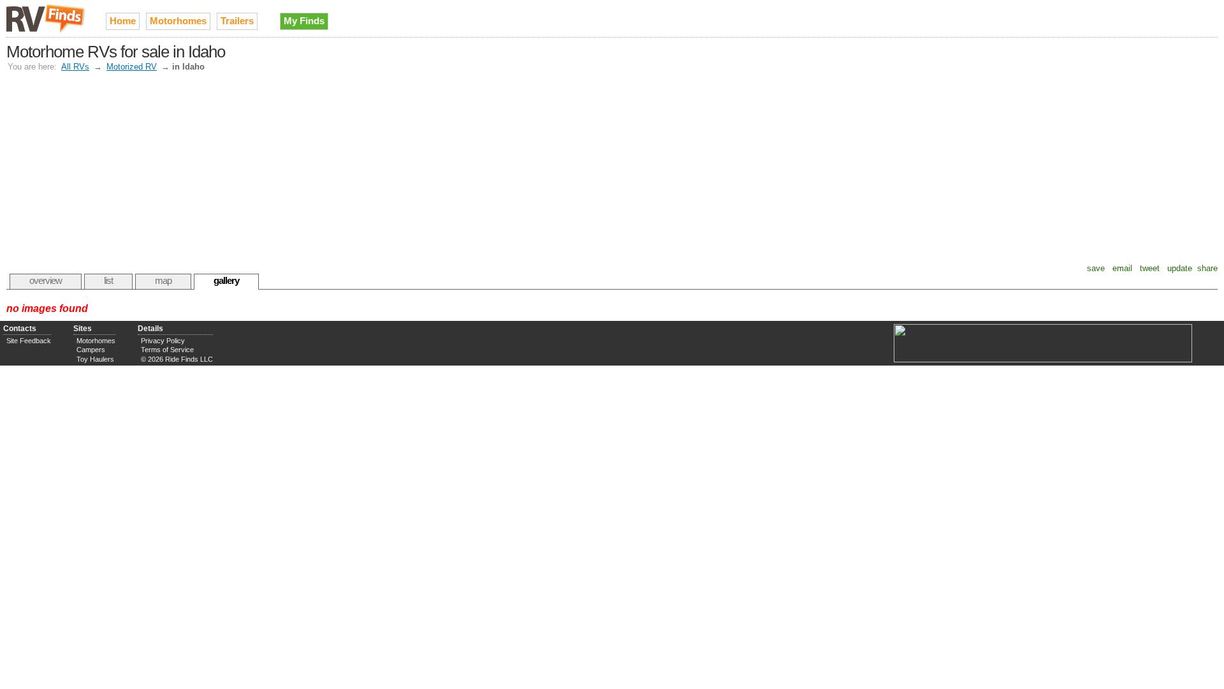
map (163, 280)
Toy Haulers (95, 359)
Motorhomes (178, 20)
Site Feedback (28, 340)
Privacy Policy (163, 340)
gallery (226, 280)
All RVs (75, 66)
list (108, 280)
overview (45, 280)
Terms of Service (167, 349)
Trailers (237, 20)
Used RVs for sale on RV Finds (46, 18)
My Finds (304, 20)
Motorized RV (131, 66)
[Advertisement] (611, 167)
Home (123, 20)
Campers (90, 349)
